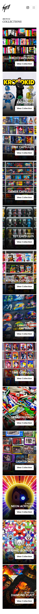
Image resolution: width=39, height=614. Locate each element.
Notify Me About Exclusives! (19, 323)
